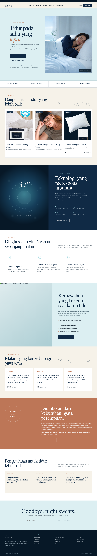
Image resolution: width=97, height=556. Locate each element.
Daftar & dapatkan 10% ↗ (64, 520)
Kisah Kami (51, 5)
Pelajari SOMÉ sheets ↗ (66, 336)
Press (56, 543)
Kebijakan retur (80, 543)
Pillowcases (36, 541)
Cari (80, 5)
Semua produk (37, 537)
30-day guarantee (80, 539)
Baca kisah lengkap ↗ (49, 439)
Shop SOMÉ (87, 5)
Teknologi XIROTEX (59, 537)
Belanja (31, 5)
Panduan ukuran (80, 541)
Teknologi (38, 5)
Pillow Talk (60, 5)
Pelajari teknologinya (18, 60)
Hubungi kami (79, 537)
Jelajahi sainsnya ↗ (62, 220)
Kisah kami (57, 539)
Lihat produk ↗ (87, 152)
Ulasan (45, 5)
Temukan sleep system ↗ (18, 56)
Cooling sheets (37, 539)
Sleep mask (36, 543)
